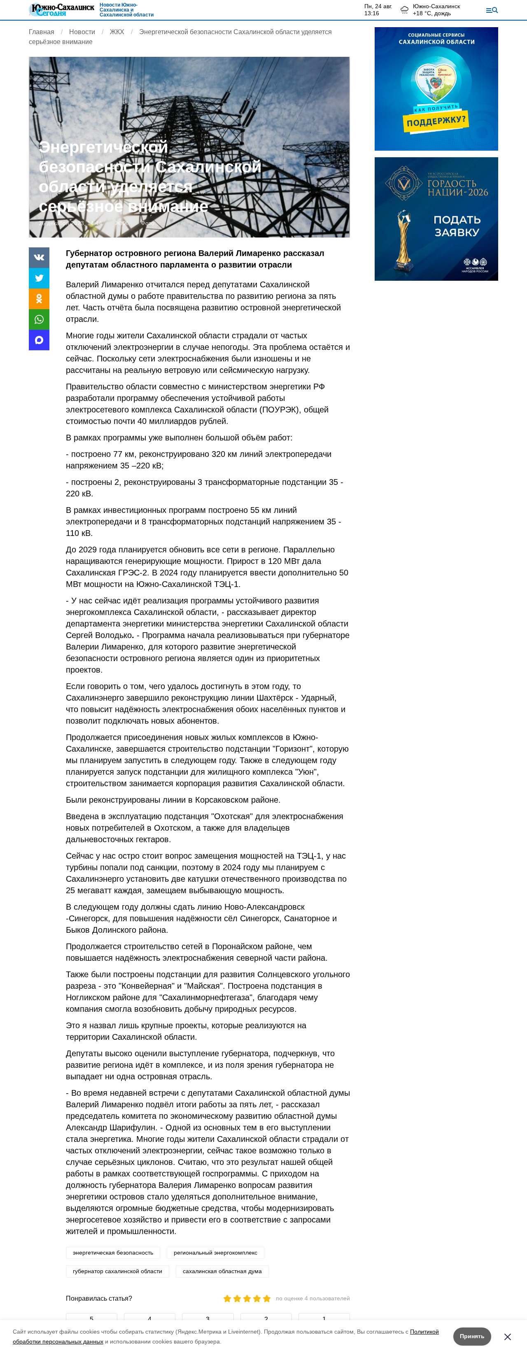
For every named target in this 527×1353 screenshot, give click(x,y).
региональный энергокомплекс (215, 1252)
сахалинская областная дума (222, 1271)
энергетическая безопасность (113, 1252)
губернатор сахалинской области (117, 1271)
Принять (472, 1336)
